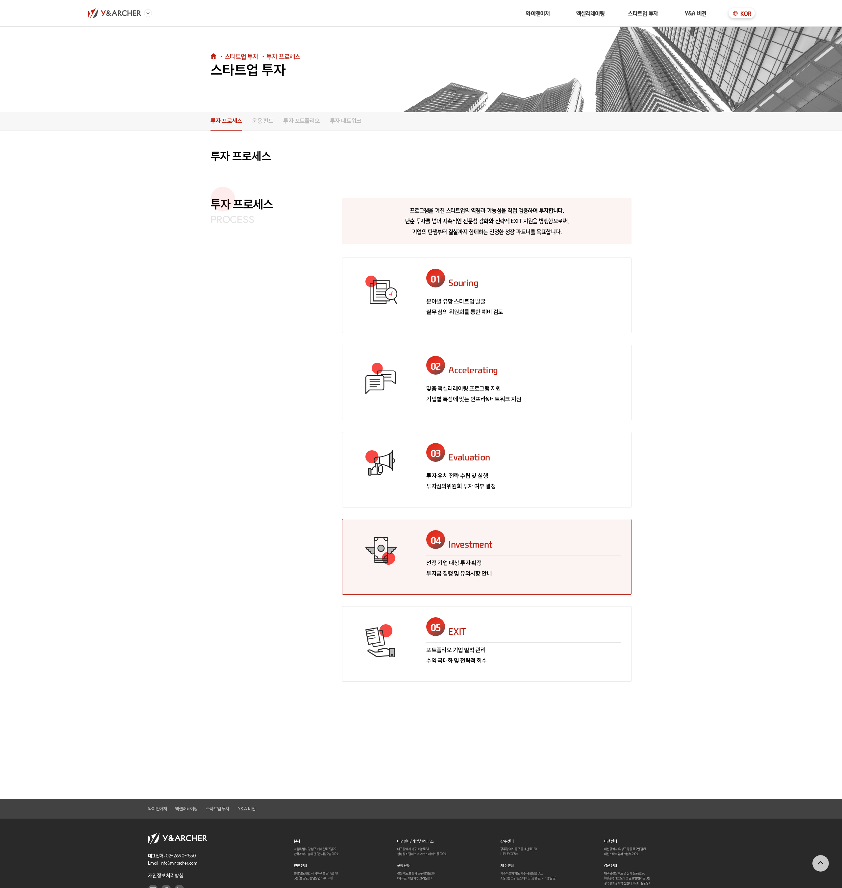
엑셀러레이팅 (590, 13)
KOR (745, 13)
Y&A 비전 (695, 13)
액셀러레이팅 (186, 808)
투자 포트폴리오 (301, 121)
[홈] (114, 13)
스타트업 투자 (643, 13)
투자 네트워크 (345, 121)
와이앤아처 (538, 13)
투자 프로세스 (226, 121)
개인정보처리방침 (166, 875)
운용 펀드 (262, 121)
